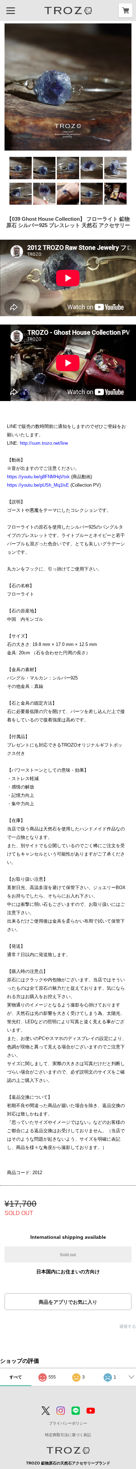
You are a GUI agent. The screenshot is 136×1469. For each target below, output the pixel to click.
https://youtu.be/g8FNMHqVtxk (38, 476)
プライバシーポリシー (68, 1423)
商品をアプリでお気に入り (68, 1302)
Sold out (68, 1254)
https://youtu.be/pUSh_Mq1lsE (38, 485)
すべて (15, 1377)
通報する (127, 1326)
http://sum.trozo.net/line (44, 443)
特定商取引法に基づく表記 (68, 1435)
